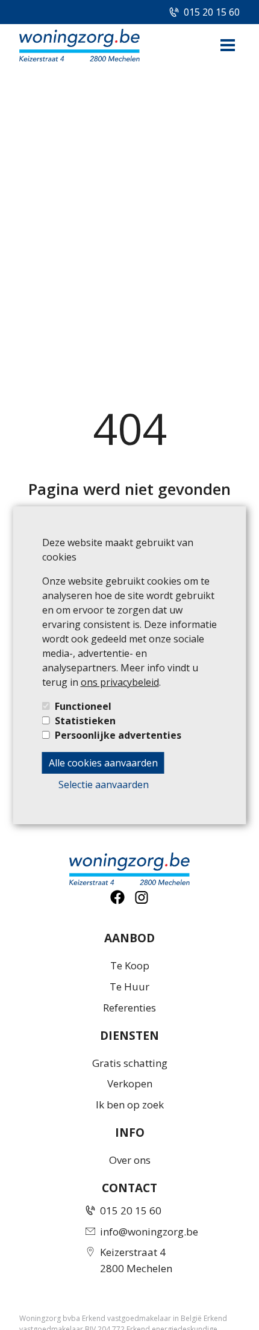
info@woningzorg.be (149, 1231)
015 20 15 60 (212, 12)
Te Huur (129, 986)
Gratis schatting (129, 1063)
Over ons (130, 1160)
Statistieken (85, 720)
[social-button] (117, 897)
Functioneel (83, 706)
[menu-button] (228, 45)
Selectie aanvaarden (103, 784)
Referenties (129, 1008)
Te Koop (129, 965)
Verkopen (129, 1083)
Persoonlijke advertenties (118, 735)
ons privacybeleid (120, 682)
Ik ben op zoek (130, 1104)
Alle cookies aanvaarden (103, 762)
